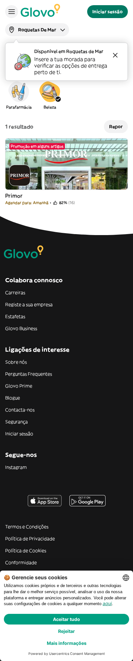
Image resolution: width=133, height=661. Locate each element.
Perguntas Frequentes (28, 374)
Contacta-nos (20, 410)
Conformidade (21, 562)
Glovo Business (21, 328)
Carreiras (15, 292)
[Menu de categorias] (11, 11)
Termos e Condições (26, 527)
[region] (66, 95)
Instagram (16, 467)
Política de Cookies (25, 550)
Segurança (16, 422)
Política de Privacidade (30, 539)
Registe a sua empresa (29, 304)
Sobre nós (16, 362)
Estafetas (15, 316)
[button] (18, 95)
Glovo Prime (18, 386)
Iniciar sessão (19, 434)
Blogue (12, 398)
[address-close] (115, 55)
